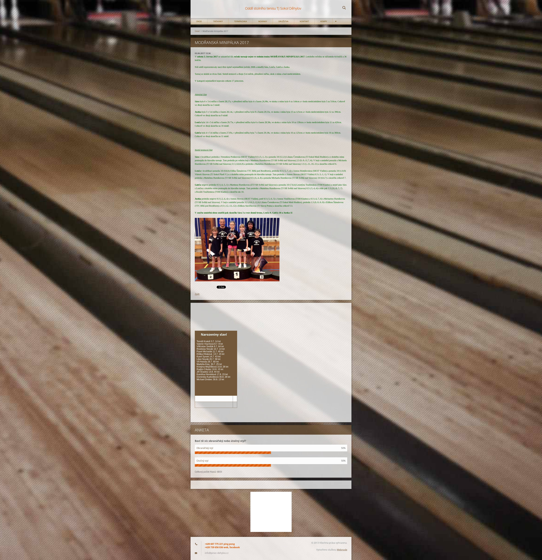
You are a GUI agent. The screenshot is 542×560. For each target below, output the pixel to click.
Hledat (344, 8)
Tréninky (218, 21)
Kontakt (304, 21)
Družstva (283, 21)
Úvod (199, 21)
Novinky (262, 21)
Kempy (323, 21)
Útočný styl (202, 460)
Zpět (197, 294)
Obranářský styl (204, 448)
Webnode (342, 549)
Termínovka (240, 21)
